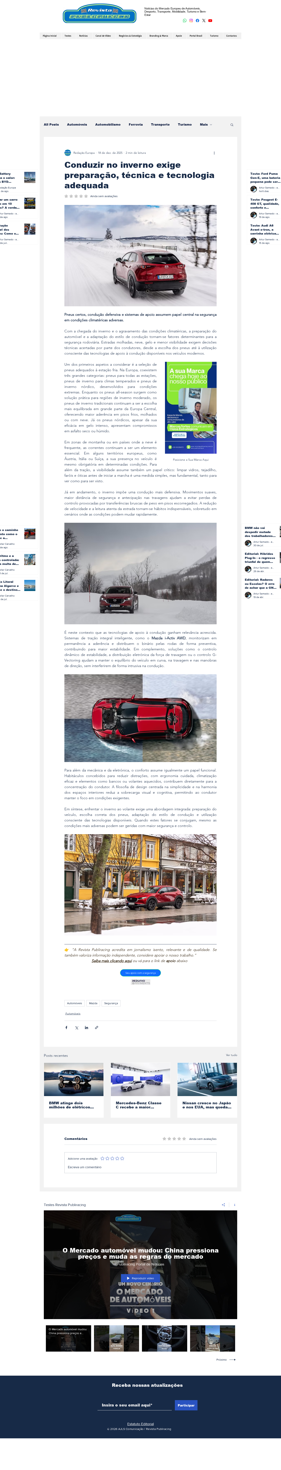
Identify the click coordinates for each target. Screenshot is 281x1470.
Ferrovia (136, 124)
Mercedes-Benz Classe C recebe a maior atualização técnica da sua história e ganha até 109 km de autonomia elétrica (140, 1105)
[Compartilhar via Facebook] (66, 1027)
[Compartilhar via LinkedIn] (86, 1027)
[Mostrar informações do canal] (233, 1204)
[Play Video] (68, 1338)
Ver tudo (231, 1055)
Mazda (93, 1003)
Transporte (160, 124)
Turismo (185, 124)
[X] (204, 20)
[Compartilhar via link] (97, 1027)
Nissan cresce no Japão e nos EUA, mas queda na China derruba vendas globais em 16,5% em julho (206, 1105)
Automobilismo (108, 124)
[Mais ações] (214, 152)
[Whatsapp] (184, 20)
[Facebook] (197, 20)
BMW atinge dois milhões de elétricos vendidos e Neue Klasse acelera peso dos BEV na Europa (73, 1105)
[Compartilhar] (223, 1204)
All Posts (51, 124)
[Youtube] (210, 20)
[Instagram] (191, 20)
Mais (204, 124)
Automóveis (77, 124)
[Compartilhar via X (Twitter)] (76, 1027)
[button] (232, 124)
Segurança (111, 1003)
